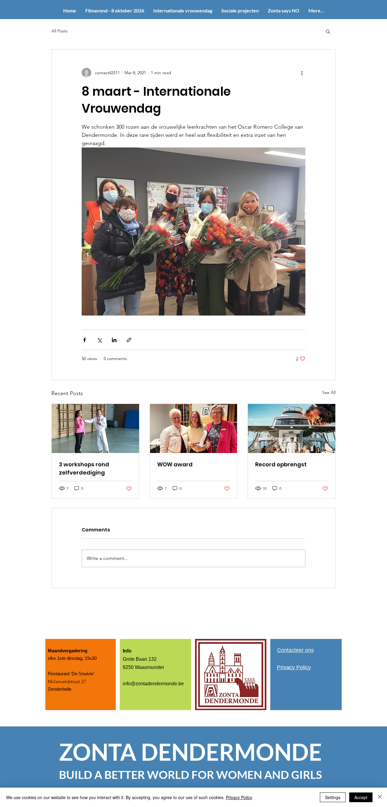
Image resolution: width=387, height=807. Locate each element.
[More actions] (301, 72)
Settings (332, 797)
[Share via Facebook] (84, 340)
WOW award (175, 464)
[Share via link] (129, 340)
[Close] (379, 797)
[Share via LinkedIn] (114, 340)
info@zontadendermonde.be (153, 683)
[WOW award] (193, 428)
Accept (360, 797)
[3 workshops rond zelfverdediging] (95, 428)
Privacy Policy (239, 797)
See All (329, 392)
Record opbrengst (281, 464)
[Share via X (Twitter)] (99, 340)
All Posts (59, 31)
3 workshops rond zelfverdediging (84, 468)
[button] (328, 31)
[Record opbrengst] (291, 428)
